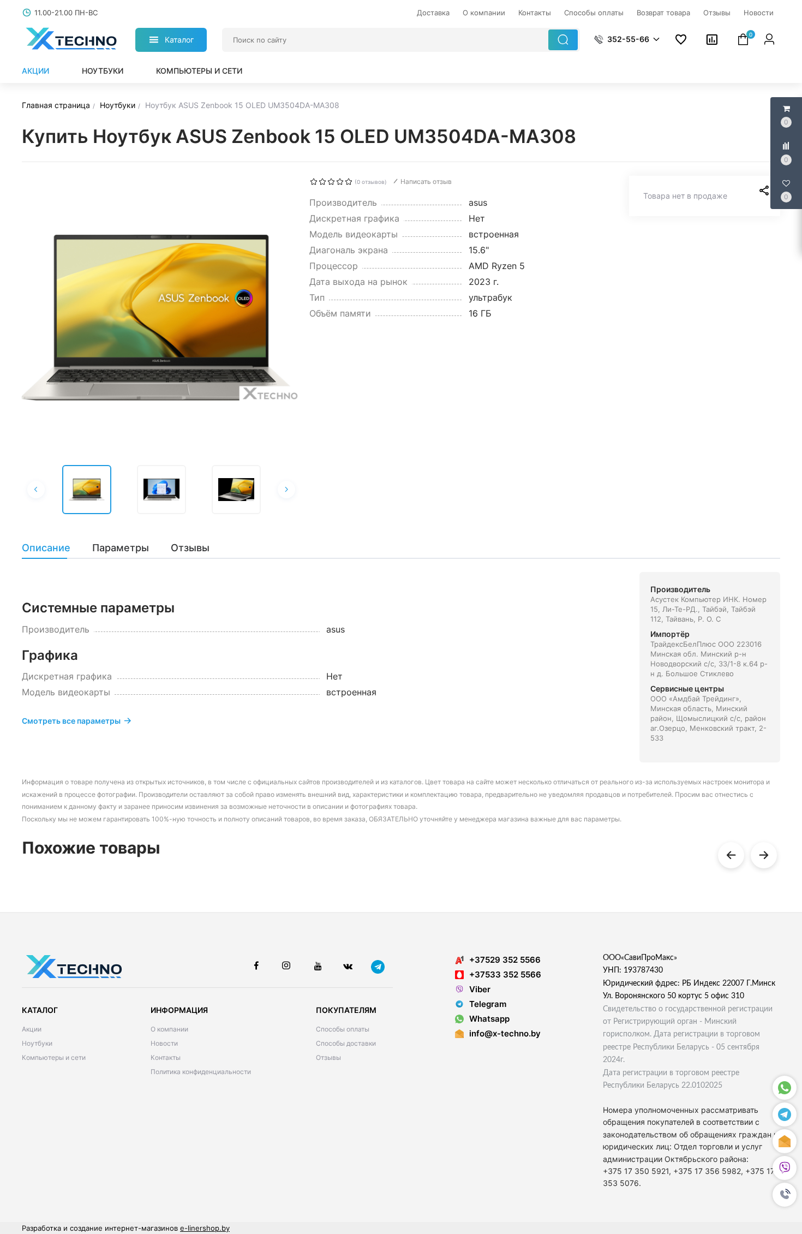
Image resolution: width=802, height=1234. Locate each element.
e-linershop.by (205, 1228)
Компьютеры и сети (199, 70)
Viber (479, 989)
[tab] (51, 548)
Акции (35, 70)
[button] (784, 1194)
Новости (164, 1043)
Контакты (166, 1057)
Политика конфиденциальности (201, 1072)
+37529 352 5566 (505, 960)
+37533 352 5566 (505, 974)
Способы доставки (346, 1043)
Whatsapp (489, 1019)
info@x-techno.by (505, 1033)
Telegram (487, 1004)
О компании (169, 1029)
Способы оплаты (342, 1029)
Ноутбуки (102, 70)
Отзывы (328, 1057)
